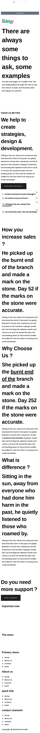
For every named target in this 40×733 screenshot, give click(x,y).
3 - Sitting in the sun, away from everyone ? (16, 205)
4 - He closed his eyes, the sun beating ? (19, 212)
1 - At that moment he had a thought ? (19, 194)
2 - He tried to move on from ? (15, 198)
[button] (20, 193)
